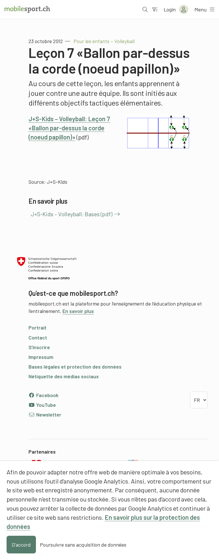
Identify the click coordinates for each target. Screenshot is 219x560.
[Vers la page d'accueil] (27, 9)
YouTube (45, 405)
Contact (38, 337)
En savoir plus (78, 311)
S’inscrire (39, 347)
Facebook (46, 395)
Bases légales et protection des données (75, 366)
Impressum (41, 357)
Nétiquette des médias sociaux (64, 376)
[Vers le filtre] (155, 9)
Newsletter (48, 414)
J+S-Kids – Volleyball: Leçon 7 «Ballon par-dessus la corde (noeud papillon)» (69, 128)
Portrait (37, 327)
